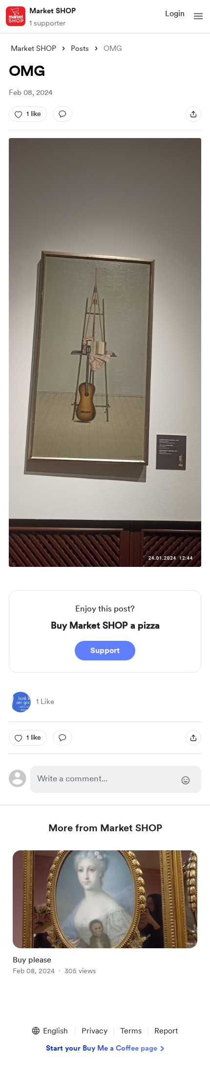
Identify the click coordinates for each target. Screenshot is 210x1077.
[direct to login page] (116, 779)
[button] (198, 16)
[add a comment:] (62, 114)
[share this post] (193, 114)
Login (175, 13)
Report (166, 1030)
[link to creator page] (20, 702)
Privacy (94, 1030)
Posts (80, 48)
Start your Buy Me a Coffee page (101, 1048)
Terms (131, 1030)
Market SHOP (52, 10)
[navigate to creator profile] (15, 16)
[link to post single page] (105, 914)
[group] (105, 918)
